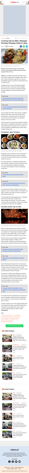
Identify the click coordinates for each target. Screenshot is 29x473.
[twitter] (27, 46)
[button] (26, 2)
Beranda (3, 38)
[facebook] (21, 46)
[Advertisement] (14, 20)
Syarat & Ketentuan (19, 467)
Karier (19, 468)
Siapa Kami (7, 467)
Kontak (12, 467)
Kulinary (8, 38)
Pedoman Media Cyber (12, 468)
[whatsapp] (24, 46)
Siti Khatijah (10, 46)
